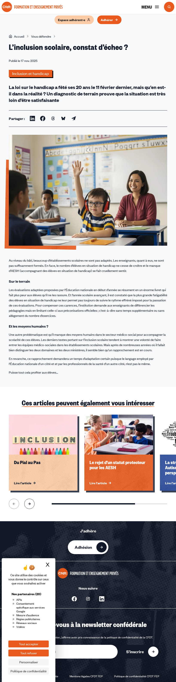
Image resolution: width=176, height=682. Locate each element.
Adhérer (107, 20)
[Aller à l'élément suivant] (29, 504)
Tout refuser (28, 653)
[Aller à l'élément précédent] (14, 504)
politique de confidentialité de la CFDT (129, 637)
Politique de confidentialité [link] (29, 671)
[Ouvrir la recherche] (169, 7)
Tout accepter (28, 644)
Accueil (19, 36)
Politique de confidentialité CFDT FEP (136, 676)
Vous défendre (41, 36)
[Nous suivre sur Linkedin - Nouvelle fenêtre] (101, 598)
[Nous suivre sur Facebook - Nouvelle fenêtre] (74, 598)
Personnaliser (28, 662)
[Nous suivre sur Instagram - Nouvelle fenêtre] (88, 598)
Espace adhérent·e (71, 20)
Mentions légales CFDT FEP (86, 676)
